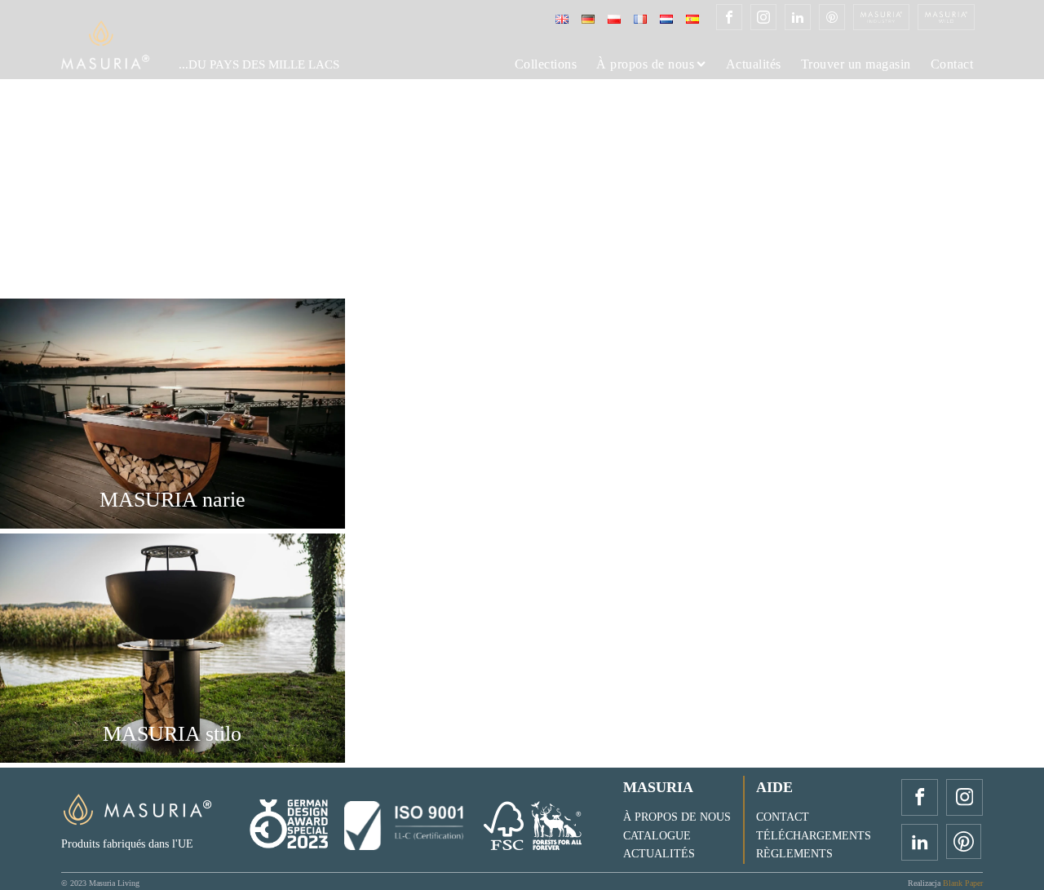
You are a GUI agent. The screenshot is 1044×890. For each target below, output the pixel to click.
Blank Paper (963, 883)
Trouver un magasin (856, 64)
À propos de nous (645, 64)
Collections (546, 64)
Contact (952, 64)
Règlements (794, 854)
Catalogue (657, 836)
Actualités (753, 64)
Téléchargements (813, 836)
